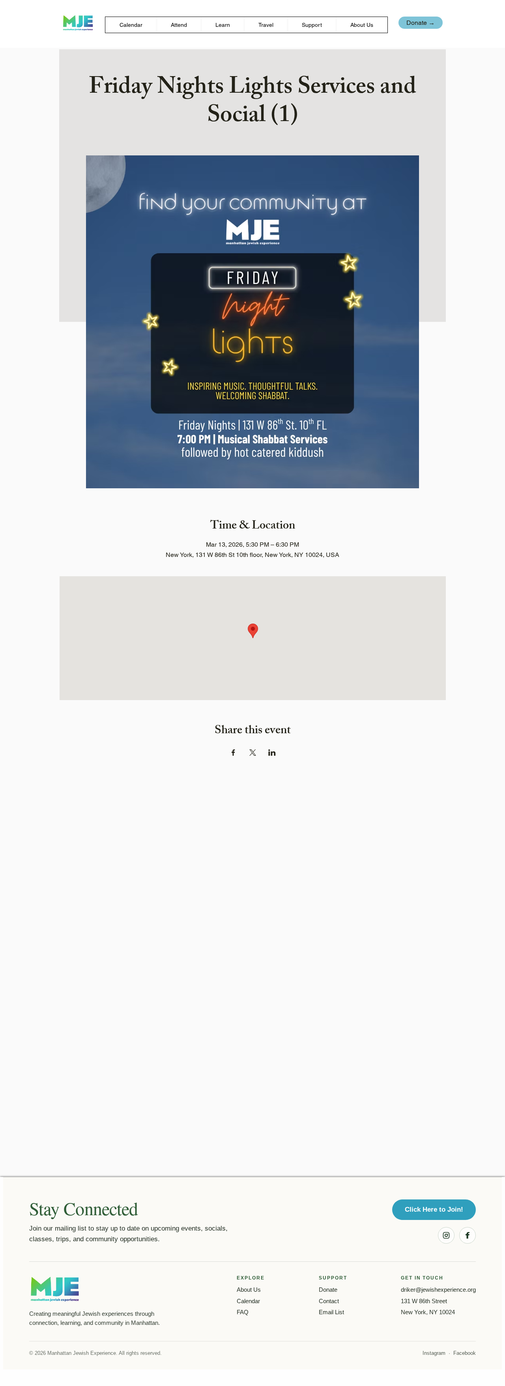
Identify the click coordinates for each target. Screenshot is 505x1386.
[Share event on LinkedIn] (272, 752)
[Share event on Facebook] (233, 752)
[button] (179, 25)
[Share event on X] (252, 752)
